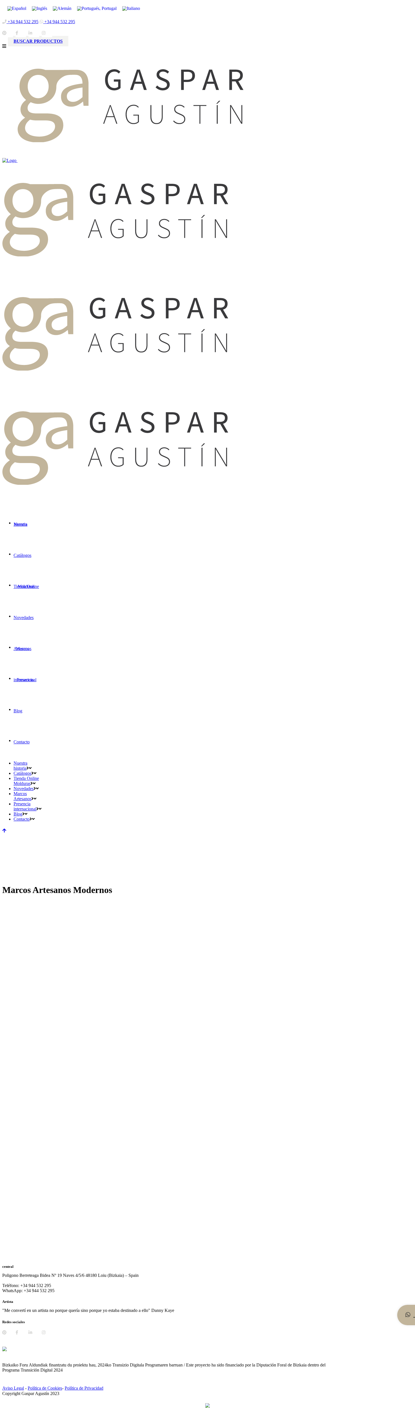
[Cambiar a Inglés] (39, 8)
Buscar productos (38, 41)
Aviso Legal (13, 1388)
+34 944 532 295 (22, 21)
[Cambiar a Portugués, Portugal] (96, 8)
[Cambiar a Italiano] (131, 8)
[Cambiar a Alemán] (62, 8)
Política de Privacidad (84, 1388)
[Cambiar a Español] (17, 8)
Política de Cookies (45, 1388)
